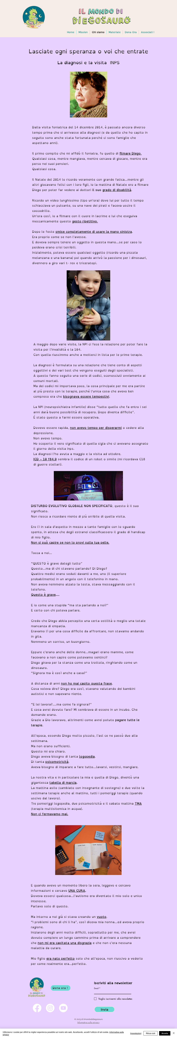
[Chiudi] (173, 1033)
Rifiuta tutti (150, 1033)
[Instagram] (50, 1008)
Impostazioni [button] (135, 1033)
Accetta (165, 1033)
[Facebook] (37, 1008)
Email (96, 988)
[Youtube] (63, 1008)
